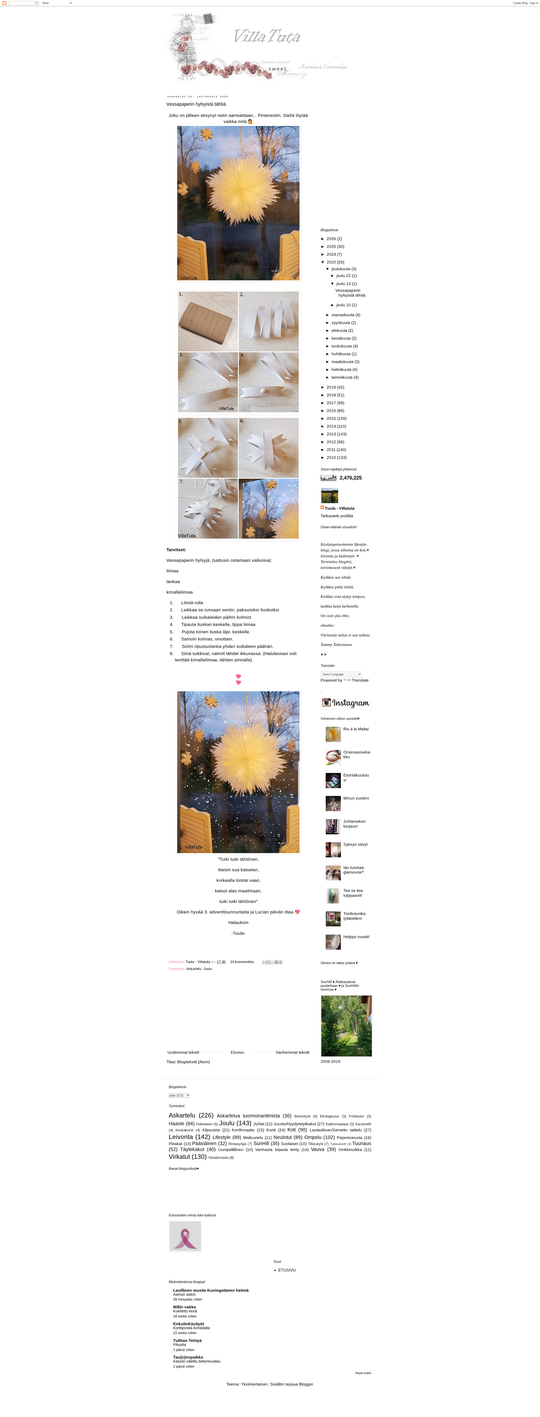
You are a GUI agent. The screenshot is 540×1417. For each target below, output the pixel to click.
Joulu (207, 969)
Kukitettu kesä (185, 1311)
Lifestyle (222, 1137)
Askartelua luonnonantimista (248, 1115)
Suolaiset (289, 1143)
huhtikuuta (342, 354)
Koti (292, 1129)
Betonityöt (302, 1116)
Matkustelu (253, 1137)
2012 (332, 442)
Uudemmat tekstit (183, 1052)
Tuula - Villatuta (340, 508)
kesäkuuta (342, 338)
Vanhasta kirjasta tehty (277, 1149)
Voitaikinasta (218, 1158)
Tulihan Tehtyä (187, 1340)
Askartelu (193, 969)
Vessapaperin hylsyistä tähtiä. (196, 104)
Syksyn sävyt (355, 844)
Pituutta (179, 1345)
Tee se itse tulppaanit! (353, 893)
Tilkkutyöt (315, 1144)
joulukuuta (341, 269)
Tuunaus (361, 1143)
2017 (332, 403)
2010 (332, 457)
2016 (332, 410)
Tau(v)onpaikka (188, 1357)
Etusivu (237, 1052)
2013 (332, 434)
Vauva (317, 1149)
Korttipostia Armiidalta (191, 1328)
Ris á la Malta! (356, 729)
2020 (332, 262)
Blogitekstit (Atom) (193, 1062)
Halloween (204, 1124)
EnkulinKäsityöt (188, 1324)
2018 (332, 395)
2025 (332, 246)
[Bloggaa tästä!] (268, 962)
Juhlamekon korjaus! (354, 823)
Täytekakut (192, 1149)
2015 (332, 418)
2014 (332, 426)
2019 (332, 387)
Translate (360, 680)
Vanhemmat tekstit (292, 1052)
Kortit (271, 1130)
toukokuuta (342, 346)
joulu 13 (344, 283)
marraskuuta (343, 315)
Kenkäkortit (184, 1130)
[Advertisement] (238, 1012)
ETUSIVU (287, 1270)
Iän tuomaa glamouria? (353, 870)
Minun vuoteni (356, 798)
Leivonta (181, 1136)
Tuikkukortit (338, 1144)
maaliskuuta (343, 361)
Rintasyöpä (237, 1144)
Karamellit (363, 1124)
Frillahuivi (356, 1116)
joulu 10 (344, 305)
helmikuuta (342, 369)
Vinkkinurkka (350, 1149)
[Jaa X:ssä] (272, 962)
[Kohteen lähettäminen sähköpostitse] (264, 962)
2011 (332, 449)
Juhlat (258, 1124)
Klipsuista (211, 1130)
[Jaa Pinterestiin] (280, 962)
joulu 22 (344, 275)
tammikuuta (343, 377)
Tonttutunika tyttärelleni (354, 916)
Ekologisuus (329, 1116)
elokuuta (340, 330)
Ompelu (312, 1137)
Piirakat (175, 1143)
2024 (332, 254)
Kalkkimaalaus (337, 1124)
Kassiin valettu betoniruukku (196, 1361)
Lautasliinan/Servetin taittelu (336, 1130)
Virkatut (179, 1156)
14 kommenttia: (242, 962)
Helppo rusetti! (356, 937)
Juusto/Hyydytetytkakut (295, 1124)
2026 (332, 238)
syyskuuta (341, 322)
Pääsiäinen (204, 1143)
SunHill (261, 1143)
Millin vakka (184, 1307)
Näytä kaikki (363, 1373)
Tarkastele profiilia (337, 516)
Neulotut (283, 1137)
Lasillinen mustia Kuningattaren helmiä (211, 1290)
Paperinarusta (349, 1137)
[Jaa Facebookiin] (276, 962)
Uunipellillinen (230, 1149)
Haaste (176, 1123)
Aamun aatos (184, 1294)
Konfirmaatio (243, 1130)
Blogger (306, 1384)
